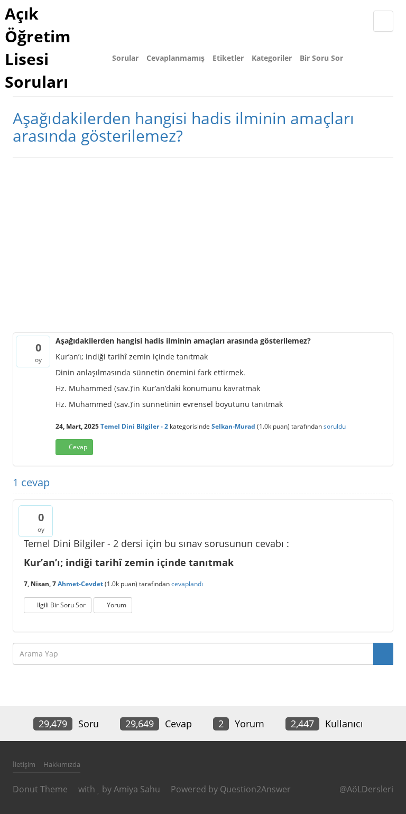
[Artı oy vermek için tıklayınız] (24, 346)
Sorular (125, 58)
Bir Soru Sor (321, 58)
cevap (78, 446)
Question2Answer (255, 789)
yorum (116, 604)
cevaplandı (187, 583)
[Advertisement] (203, 243)
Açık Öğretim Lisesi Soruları (37, 47)
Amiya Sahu (137, 789)
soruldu (335, 426)
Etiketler (228, 58)
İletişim (24, 764)
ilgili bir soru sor (61, 604)
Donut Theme (40, 789)
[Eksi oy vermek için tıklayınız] (24, 357)
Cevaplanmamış (175, 58)
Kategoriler (272, 58)
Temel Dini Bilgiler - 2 (134, 426)
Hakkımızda (61, 764)
